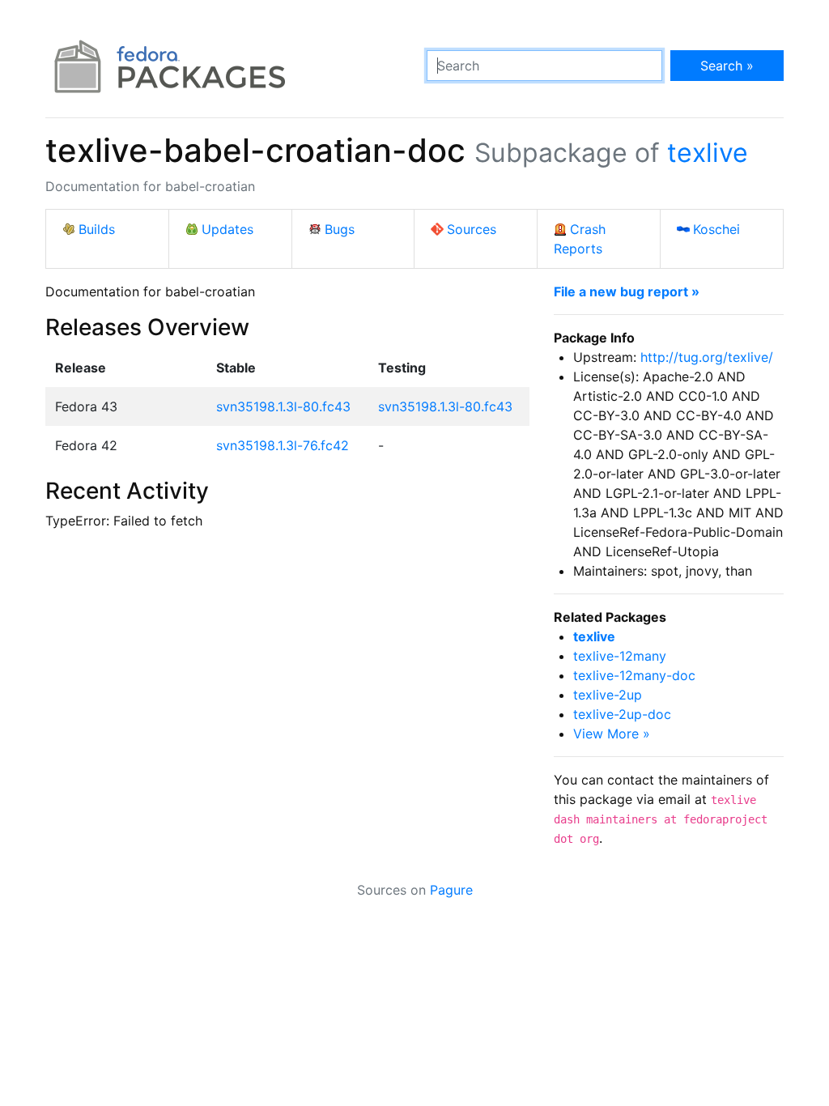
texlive (707, 152)
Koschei (716, 229)
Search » (727, 65)
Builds (97, 229)
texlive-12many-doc (634, 675)
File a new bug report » (626, 291)
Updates (227, 229)
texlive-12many (619, 656)
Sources (471, 229)
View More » (611, 733)
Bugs (340, 229)
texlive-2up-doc (622, 714)
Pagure (451, 890)
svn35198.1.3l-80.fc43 (283, 406)
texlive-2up (607, 695)
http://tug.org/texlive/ (706, 357)
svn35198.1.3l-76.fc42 (282, 445)
